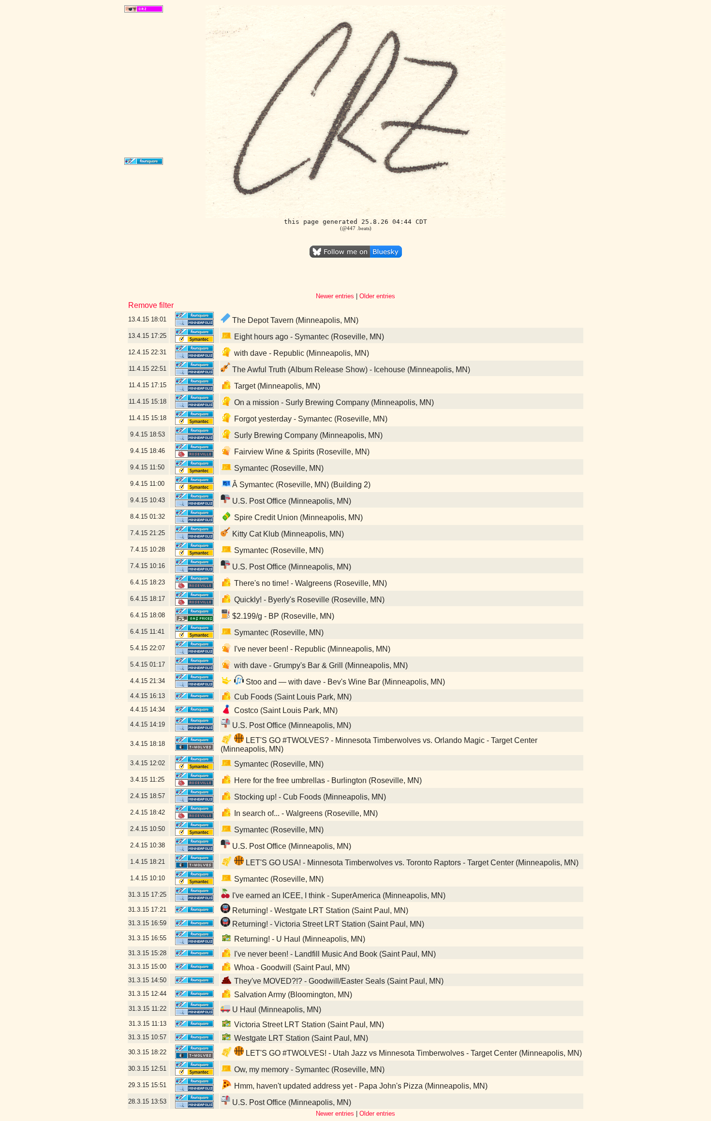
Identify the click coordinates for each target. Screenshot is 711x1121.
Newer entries (335, 296)
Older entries (377, 296)
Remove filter (151, 305)
